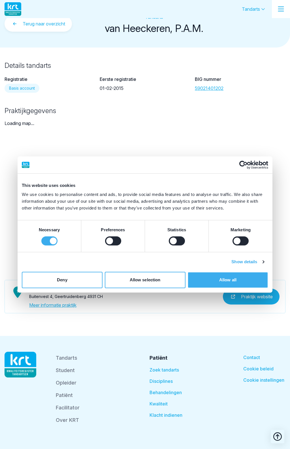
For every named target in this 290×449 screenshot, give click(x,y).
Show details (244, 261)
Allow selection (145, 279)
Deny (62, 279)
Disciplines (161, 381)
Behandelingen (166, 392)
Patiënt (64, 395)
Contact (251, 357)
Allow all (227, 279)
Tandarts (251, 9)
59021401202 (209, 88)
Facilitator (68, 408)
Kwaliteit (159, 404)
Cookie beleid (258, 369)
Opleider (66, 383)
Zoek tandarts (164, 370)
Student (65, 370)
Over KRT (67, 420)
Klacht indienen (166, 415)
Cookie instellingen (263, 380)
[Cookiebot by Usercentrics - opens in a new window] (243, 165)
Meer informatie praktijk (52, 305)
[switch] (113, 240)
